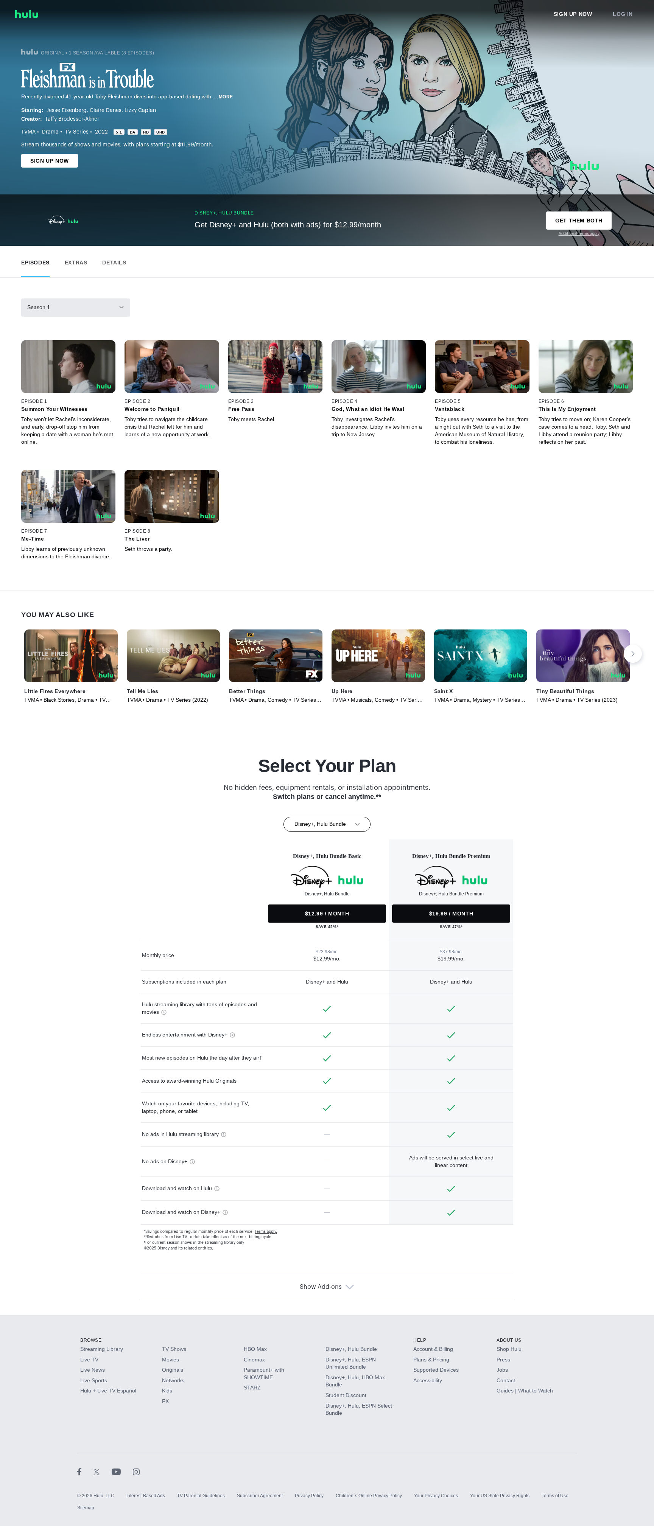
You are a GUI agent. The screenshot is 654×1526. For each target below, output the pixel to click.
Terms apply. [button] (266, 1232)
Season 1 (38, 307)
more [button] (226, 96)
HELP (419, 1340)
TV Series (77, 132)
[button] (35, 260)
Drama (50, 132)
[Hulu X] (102, 1471)
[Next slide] (633, 654)
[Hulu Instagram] (136, 1471)
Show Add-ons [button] (321, 1287)
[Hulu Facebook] (85, 1471)
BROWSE (91, 1340)
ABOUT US (509, 1340)
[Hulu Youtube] (122, 1471)
